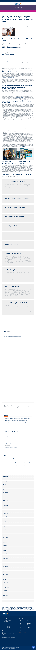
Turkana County (5, 590)
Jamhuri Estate (27, 608)
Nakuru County (5, 558)
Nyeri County (5, 571)
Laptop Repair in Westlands (12, 226)
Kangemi (33, 609)
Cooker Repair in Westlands (12, 244)
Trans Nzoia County (6, 587)
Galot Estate (31, 606)
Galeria (29, 606)
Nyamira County (5, 566)
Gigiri (7, 607)
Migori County (5, 545)
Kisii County (5, 516)
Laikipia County (5, 526)
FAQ (27, 620)
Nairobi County (5, 555)
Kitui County (5, 521)
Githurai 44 (15, 607)
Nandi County (5, 561)
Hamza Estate (30, 607)
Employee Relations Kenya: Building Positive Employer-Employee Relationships (16, 420)
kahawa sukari (21, 609)
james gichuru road (24, 608)
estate (13, 606)
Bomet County (5, 479)
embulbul (9, 606)
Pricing (28, 624)
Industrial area (14, 608)
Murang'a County (5, 550)
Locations (28, 626)
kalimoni (31, 609)
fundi (26, 606)
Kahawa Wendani (25, 609)
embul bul (7, 606)
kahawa (18, 609)
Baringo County (5, 476)
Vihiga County (5, 595)
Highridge (3, 608)
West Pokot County (6, 600)
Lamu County (5, 529)
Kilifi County (5, 510)
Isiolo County (5, 497)
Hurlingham (9, 608)
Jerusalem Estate (31, 608)
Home (5, 331)
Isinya (17, 608)
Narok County (5, 563)
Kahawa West (28, 609)
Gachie (27, 606)
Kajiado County (5, 500)
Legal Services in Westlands (12, 235)
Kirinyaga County (5, 513)
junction (10, 609)
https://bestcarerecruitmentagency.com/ (11, 447)
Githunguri (10, 607)
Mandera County (5, 537)
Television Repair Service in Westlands (15, 181)
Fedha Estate (16, 606)
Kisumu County (5, 518)
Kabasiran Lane (12, 609)
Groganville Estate (22, 607)
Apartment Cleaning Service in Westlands (16, 303)
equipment (12, 606)
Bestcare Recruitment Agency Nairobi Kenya (13, 647)
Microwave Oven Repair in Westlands (15, 207)
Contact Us (29, 623)
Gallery (21, 624)
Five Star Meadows (19, 606)
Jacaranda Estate (20, 608)
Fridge (24, 606)
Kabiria (17, 609)
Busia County (5, 484)
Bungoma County (5, 481)
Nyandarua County (6, 569)
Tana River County (6, 582)
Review (28, 627)
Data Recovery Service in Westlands (14, 216)
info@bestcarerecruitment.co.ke (19, 97)
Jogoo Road (4, 609)
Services (21, 621)
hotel (7, 608)
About (20, 623)
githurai (13, 607)
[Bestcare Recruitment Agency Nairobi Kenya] (18, 3)
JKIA (2, 609)
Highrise (5, 608)
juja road (8, 609)
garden (3, 607)
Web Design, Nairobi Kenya (11, 648)
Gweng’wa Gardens (26, 607)
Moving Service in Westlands (12, 286)
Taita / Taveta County (6, 579)
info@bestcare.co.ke (8, 443)
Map (20, 627)
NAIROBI (7, 610)
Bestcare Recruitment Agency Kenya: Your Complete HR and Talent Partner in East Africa (17, 418)
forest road (23, 606)
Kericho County (5, 505)
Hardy (32, 607)
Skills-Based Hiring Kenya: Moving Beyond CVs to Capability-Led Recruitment (16, 431)
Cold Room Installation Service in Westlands (17, 198)
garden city (5, 607)
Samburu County (5, 574)
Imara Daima (11, 608)
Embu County (5, 489)
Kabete (15, 609)
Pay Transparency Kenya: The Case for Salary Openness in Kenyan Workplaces (16, 429)
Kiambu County (5, 508)
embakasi (5, 606)
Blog (20, 626)
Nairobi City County (6, 553)
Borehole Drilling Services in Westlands (15, 270)
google (17, 607)
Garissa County (5, 492)
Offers (28, 621)
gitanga (8, 607)
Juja (6, 609)
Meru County (5, 542)
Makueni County (5, 534)
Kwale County (5, 524)
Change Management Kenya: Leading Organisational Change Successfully (15, 422)
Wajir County (5, 598)
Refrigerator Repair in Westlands (13, 253)
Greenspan (19, 607)
